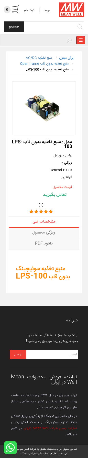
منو (70, 40)
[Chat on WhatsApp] (10, 447)
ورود (47, 10)
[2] (36, 211)
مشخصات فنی (44, 221)
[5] (51, 211)
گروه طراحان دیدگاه (31, 453)
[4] (46, 211)
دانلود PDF (44, 243)
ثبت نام (29, 10)
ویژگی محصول (43, 232)
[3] (41, 211)
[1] (31, 211)
